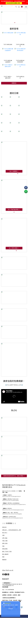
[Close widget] (20, 601)
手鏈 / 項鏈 (4, 540)
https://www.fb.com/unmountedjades (12, 514)
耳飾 (3, 546)
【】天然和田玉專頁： (9, 516)
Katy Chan (10, 608)
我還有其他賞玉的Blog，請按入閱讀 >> (14, 476)
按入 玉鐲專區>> (14, 172)
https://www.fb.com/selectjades (10, 500)
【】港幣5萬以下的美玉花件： (10, 499)
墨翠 (3, 556)
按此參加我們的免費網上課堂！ (13, 3)
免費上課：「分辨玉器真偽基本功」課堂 (11, 530)
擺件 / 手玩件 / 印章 (6, 551)
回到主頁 (4, 527)
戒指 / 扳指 (4, 543)
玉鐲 (3, 535)
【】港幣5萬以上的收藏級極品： (11, 503)
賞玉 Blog (4, 532)
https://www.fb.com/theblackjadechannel (13, 510)
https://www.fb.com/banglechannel (11, 496)
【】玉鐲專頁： (7, 495)
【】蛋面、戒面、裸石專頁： (10, 512)
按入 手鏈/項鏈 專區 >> (14, 211)
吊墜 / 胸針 (4, 538)
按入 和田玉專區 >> (14, 249)
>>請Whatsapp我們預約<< (9, 597)
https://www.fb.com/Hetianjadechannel (12, 518)
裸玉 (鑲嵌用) (5, 554)
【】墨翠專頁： (7, 508)
